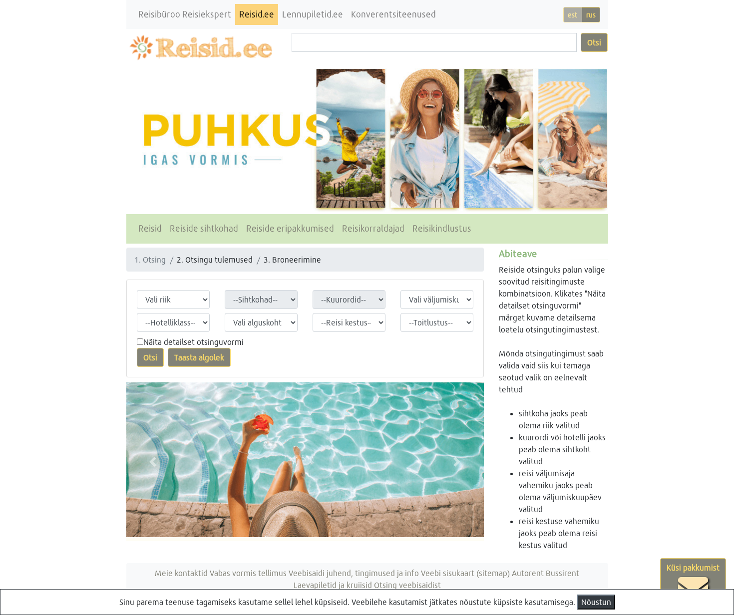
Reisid (150, 228)
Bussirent (562, 573)
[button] (153, 461)
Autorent (528, 573)
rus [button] (591, 14)
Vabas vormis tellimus (248, 573)
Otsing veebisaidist (407, 585)
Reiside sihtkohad (204, 228)
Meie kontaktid (181, 573)
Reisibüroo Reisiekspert (184, 14)
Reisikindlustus (441, 228)
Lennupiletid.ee (312, 14)
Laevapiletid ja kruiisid (333, 585)
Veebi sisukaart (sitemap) (465, 573)
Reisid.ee (256, 14)
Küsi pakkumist (693, 567)
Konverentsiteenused (393, 14)
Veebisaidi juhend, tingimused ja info (354, 573)
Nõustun (596, 602)
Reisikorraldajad (373, 228)
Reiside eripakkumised (290, 228)
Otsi (594, 42)
